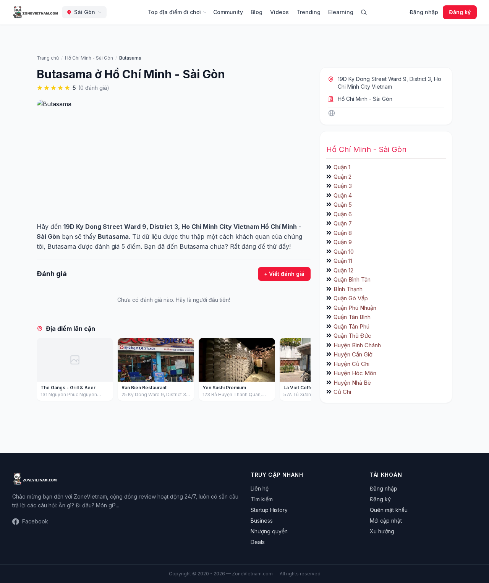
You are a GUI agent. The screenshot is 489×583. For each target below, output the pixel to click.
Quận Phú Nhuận (355, 307)
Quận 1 (342, 167)
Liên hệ (260, 488)
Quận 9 (343, 242)
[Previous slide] (45, 371)
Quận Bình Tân (352, 279)
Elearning (340, 12)
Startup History (269, 510)
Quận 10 (344, 251)
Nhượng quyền (269, 531)
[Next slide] (302, 371)
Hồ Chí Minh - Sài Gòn (365, 99)
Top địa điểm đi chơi (174, 12)
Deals (258, 542)
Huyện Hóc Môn (355, 373)
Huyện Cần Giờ (353, 354)
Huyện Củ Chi (351, 364)
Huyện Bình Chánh (357, 345)
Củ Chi (342, 391)
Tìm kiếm (262, 499)
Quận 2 (342, 176)
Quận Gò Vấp (351, 298)
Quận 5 (343, 204)
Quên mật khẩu (389, 510)
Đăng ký (460, 12)
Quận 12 (343, 270)
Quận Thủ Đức (352, 335)
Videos (279, 12)
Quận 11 (343, 260)
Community (228, 12)
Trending (308, 12)
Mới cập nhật (386, 520)
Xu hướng (382, 531)
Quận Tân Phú (351, 326)
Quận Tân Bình (352, 317)
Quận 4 (343, 195)
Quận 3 (343, 185)
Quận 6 (343, 214)
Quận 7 (343, 223)
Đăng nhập (424, 12)
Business (262, 520)
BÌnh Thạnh (348, 289)
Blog (256, 12)
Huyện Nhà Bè (352, 382)
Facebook (35, 521)
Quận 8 (343, 232)
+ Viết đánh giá (284, 273)
